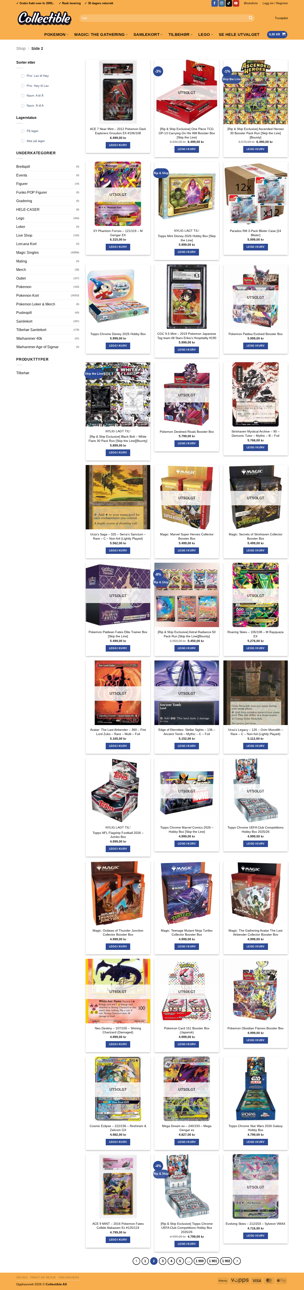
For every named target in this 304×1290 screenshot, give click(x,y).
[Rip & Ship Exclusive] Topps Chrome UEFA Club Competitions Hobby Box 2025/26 (187, 1228)
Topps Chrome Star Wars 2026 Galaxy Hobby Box (256, 1128)
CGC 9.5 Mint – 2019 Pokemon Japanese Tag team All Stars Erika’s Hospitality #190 (186, 336)
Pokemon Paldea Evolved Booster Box (256, 334)
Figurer (22, 184)
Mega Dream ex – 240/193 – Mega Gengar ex (186, 1128)
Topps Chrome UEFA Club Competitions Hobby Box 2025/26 (255, 829)
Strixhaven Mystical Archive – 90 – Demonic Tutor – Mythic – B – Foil (255, 433)
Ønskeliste (251, 3)
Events (21, 175)
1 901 (213, 1261)
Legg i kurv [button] (118, 145)
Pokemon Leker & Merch (35, 304)
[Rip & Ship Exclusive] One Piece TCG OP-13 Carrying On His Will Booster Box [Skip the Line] (187, 133)
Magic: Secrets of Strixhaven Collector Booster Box (255, 536)
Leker (20, 227)
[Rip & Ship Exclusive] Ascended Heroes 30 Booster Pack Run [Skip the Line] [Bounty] (255, 133)
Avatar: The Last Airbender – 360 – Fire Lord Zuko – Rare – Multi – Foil (118, 732)
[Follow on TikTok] (229, 3)
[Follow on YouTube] (236, 3)
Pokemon (54, 34)
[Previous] (136, 1261)
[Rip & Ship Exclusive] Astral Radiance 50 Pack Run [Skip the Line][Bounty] (187, 634)
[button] (275, 3)
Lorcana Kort (26, 244)
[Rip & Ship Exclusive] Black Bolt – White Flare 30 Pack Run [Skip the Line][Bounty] (118, 439)
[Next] (237, 1261)
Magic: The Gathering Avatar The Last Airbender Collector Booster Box (255, 933)
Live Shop (24, 235)
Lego (20, 218)
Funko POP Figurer (31, 192)
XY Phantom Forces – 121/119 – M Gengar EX (118, 233)
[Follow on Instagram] (222, 3)
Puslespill (24, 313)
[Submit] (250, 18)
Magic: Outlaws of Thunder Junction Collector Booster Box (118, 933)
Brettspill (23, 167)
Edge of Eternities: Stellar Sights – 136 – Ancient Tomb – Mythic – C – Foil (186, 732)
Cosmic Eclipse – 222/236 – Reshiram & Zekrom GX (118, 1128)
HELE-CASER (28, 209)
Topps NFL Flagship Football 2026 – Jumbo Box (118, 835)
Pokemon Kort (27, 295)
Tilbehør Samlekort (31, 330)
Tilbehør (179, 34)
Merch (21, 270)
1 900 (200, 1261)
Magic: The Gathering (99, 34)
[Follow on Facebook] (214, 3)
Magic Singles (27, 252)
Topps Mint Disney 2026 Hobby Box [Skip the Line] (187, 238)
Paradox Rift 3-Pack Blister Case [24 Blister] (255, 233)
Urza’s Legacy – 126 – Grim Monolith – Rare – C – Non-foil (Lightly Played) (255, 732)
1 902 (226, 1261)
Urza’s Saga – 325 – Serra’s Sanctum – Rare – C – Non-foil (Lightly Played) (118, 536)
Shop (21, 48)
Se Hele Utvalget (239, 34)
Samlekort (147, 34)
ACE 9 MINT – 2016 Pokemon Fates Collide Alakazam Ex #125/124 (118, 1226)
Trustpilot (281, 18)
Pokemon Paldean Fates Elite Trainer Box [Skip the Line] (118, 634)
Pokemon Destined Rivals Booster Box (187, 431)
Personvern (69, 1277)
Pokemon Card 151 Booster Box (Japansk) (186, 1030)
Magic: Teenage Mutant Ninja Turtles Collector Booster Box (187, 933)
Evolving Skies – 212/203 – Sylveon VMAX (255, 1223)
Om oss (22, 1277)
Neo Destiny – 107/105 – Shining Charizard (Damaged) (118, 1030)
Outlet (21, 278)
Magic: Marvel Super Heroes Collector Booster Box (187, 536)
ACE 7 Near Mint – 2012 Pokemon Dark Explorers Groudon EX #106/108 (118, 131)
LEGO (204, 34)
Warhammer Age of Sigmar (37, 347)
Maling (21, 261)
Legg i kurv (187, 149)
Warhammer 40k (29, 338)
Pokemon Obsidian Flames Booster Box (255, 1028)
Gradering (24, 201)
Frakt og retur (43, 1277)
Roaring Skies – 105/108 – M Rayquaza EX (255, 634)
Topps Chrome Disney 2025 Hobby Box (118, 334)
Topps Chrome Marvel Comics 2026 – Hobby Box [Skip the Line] (186, 829)
